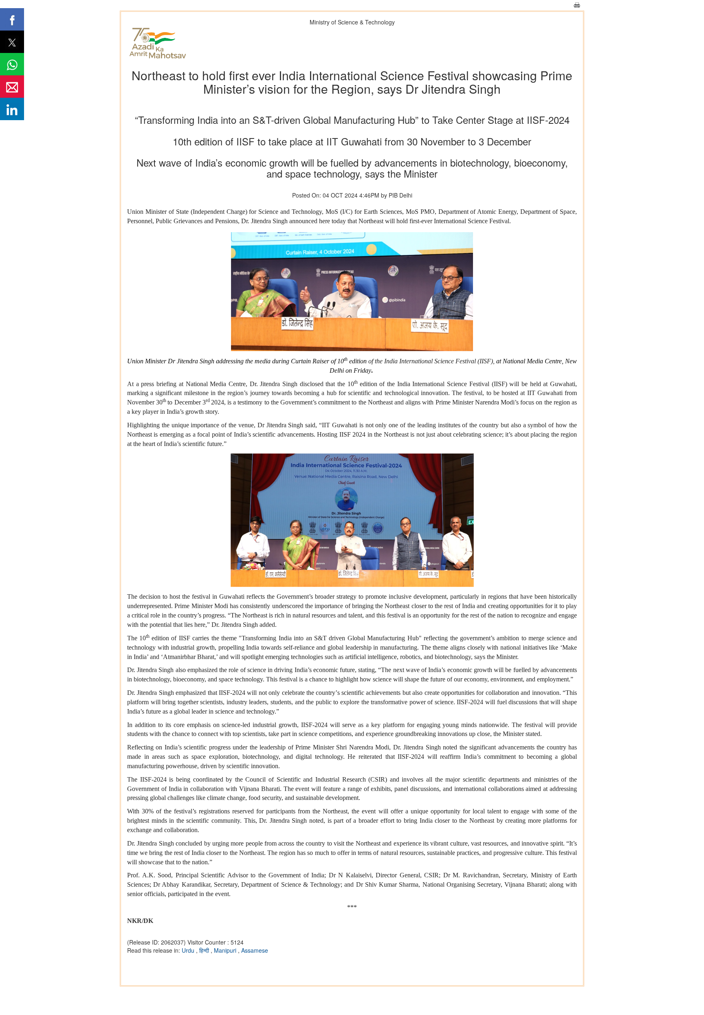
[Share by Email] (12, 86)
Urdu (189, 950)
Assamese (254, 950)
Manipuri (226, 950)
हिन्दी (205, 950)
